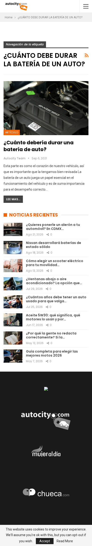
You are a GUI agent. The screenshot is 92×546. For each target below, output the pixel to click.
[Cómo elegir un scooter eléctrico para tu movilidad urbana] (13, 265)
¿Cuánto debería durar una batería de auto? (39, 146)
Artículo (11, 132)
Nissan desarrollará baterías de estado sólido (53, 244)
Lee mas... (13, 199)
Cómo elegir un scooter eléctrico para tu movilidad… (54, 263)
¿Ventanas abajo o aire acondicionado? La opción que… (54, 281)
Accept (44, 541)
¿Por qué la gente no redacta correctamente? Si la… (51, 335)
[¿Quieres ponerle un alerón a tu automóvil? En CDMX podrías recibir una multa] (13, 229)
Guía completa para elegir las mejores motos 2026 (52, 353)
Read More (65, 541)
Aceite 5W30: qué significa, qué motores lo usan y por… (53, 317)
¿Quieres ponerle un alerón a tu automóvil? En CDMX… (53, 226)
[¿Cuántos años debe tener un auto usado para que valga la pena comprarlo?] (13, 301)
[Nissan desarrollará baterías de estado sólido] (13, 247)
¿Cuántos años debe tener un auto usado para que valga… (56, 299)
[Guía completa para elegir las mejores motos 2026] (13, 356)
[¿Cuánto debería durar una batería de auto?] (46, 108)
